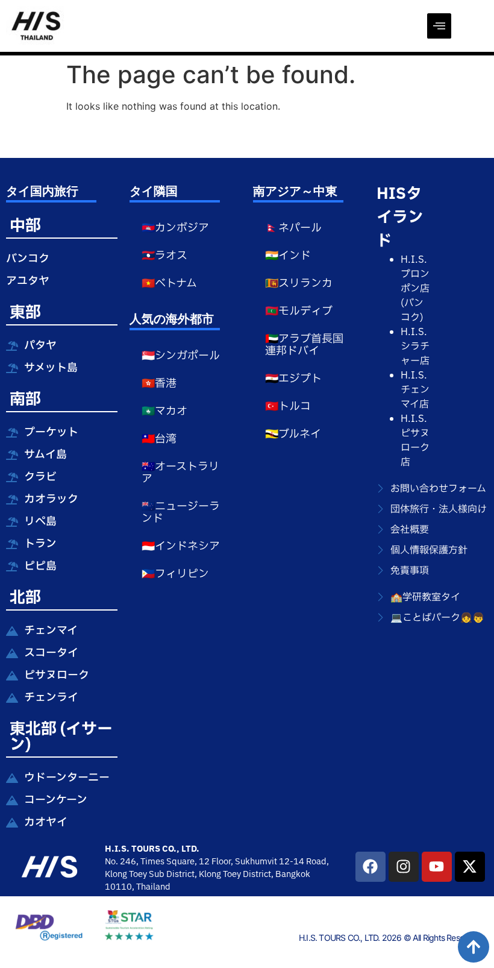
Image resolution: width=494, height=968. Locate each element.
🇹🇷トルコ (288, 406)
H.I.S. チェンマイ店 (415, 390)
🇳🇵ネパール (293, 228)
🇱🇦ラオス (164, 256)
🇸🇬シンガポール (181, 356)
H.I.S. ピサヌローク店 (415, 441)
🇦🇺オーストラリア (180, 473)
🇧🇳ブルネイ (293, 434)
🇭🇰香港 (159, 384)
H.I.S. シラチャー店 (415, 346)
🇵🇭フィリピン (175, 574)
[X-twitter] (470, 867)
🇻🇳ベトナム (169, 283)
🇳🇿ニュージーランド (181, 512)
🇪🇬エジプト (293, 379)
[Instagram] (404, 867)
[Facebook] (370, 867)
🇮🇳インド (288, 256)
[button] (439, 26)
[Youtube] (437, 867)
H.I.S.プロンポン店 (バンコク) (415, 289)
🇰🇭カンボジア (175, 228)
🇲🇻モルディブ (299, 311)
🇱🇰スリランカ (299, 283)
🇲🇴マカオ (164, 411)
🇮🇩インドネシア (181, 546)
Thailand (153, 887)
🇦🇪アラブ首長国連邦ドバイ (304, 345)
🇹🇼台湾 (159, 439)
